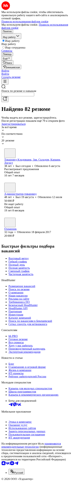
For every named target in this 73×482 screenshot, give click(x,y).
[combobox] (17, 94)
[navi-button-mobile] (5, 82)
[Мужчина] (10, 153)
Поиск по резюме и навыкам (18, 90)
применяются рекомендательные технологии (31, 445)
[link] (7, 62)
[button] (5, 70)
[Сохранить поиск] (5, 99)
